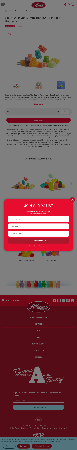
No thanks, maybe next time (38, 246)
